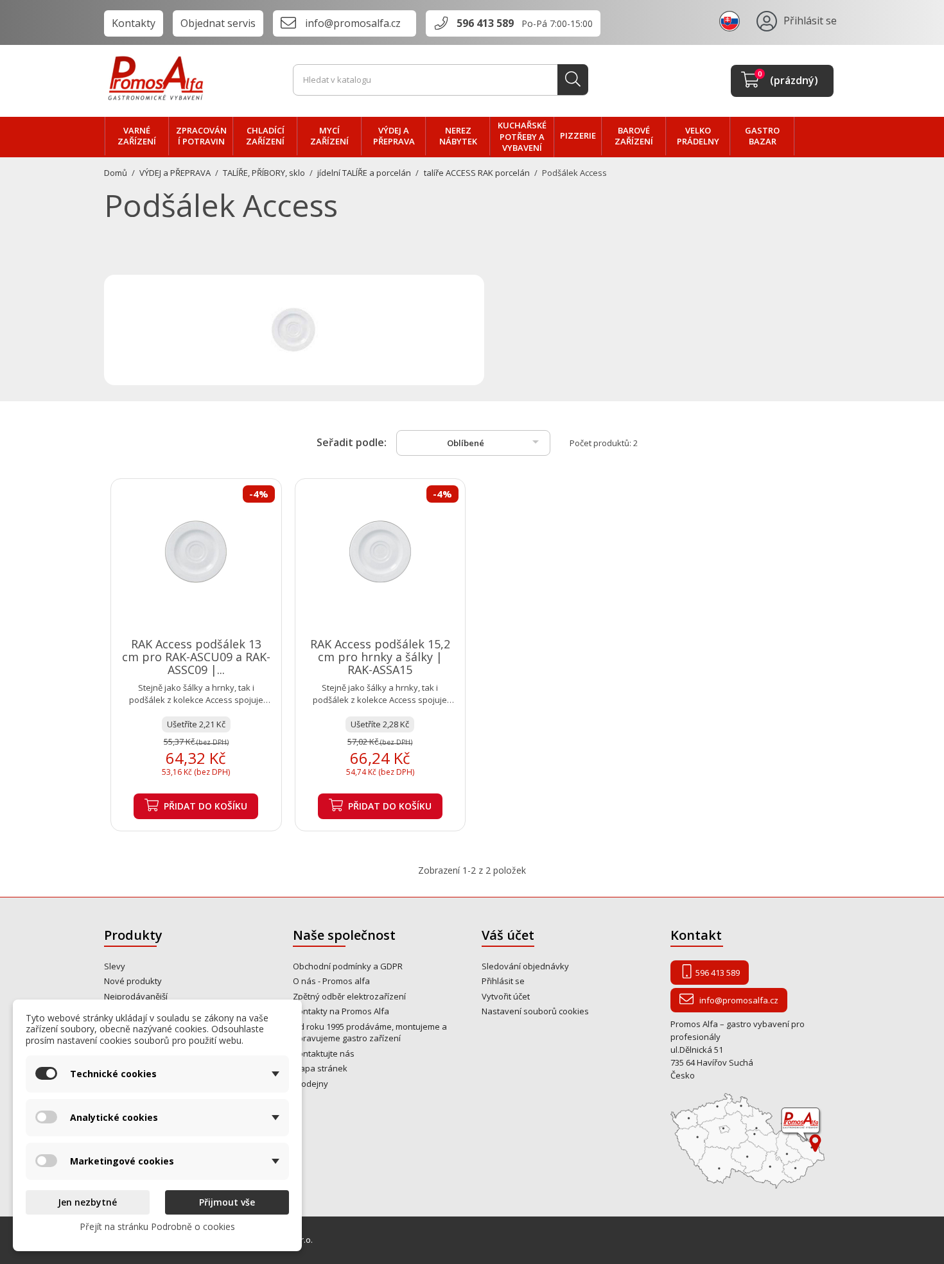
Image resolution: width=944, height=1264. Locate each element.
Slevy (114, 966)
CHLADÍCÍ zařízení (265, 136)
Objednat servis (218, 23)
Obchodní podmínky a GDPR (348, 966)
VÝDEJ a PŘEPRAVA (394, 136)
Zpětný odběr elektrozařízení (349, 996)
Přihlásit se (503, 981)
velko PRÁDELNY (698, 136)
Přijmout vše (227, 1202)
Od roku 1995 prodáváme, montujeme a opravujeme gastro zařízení (370, 1032)
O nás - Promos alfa (331, 981)
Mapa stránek (320, 1068)
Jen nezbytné (87, 1202)
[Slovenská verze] (731, 20)
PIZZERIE (578, 135)
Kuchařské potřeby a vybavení (522, 136)
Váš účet (508, 935)
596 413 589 (485, 23)
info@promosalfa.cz (353, 23)
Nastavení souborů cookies (535, 1011)
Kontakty (133, 23)
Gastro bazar (762, 136)
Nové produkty (133, 981)
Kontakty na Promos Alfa (341, 1011)
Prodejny (310, 1083)
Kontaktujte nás (323, 1053)
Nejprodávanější (136, 996)
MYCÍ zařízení (329, 136)
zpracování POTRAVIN (201, 136)
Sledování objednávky (525, 966)
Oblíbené (495, 441)
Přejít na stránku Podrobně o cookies (157, 1226)
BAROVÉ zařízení (634, 136)
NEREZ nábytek (458, 136)
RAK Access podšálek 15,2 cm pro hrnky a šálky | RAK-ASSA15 (380, 656)
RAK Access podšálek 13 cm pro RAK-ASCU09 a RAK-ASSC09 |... (196, 656)
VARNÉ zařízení (137, 136)
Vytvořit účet (506, 996)
